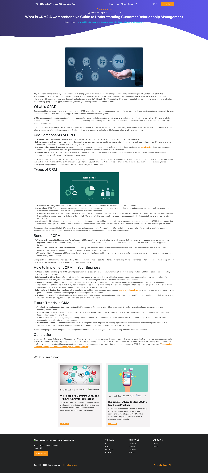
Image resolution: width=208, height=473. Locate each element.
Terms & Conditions (160, 465)
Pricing (123, 4)
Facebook (132, 443)
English (155, 443)
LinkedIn (132, 446)
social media (145, 147)
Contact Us (41, 453)
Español (155, 446)
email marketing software (129, 290)
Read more (64, 423)
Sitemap (108, 452)
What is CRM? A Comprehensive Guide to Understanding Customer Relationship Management (111, 22)
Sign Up (155, 4)
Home (111, 4)
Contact (130, 4)
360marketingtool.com (71, 465)
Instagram (132, 449)
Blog (117, 4)
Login (168, 4)
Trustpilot (132, 452)
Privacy (171, 465)
